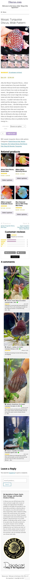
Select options (7, 180)
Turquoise (18, 146)
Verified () (22, 252)
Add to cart (11, 133)
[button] (26, 29)
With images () (11, 252)
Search (7, 484)
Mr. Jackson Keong (14, 144)
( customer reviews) (15, 72)
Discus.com (15, 2)
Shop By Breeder (9, 146)
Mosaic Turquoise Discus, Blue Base (8, 225)
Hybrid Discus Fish (14, 141)
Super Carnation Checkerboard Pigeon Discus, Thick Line (23, 226)
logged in (12, 473)
